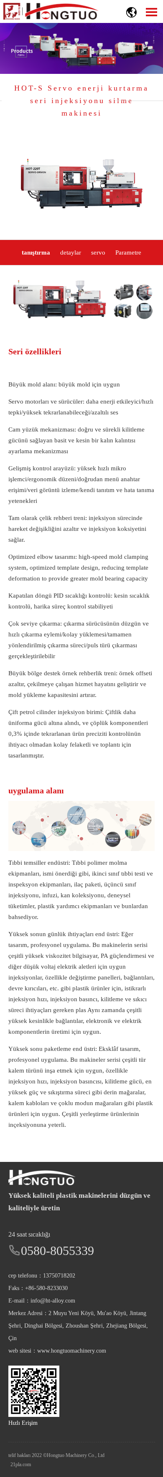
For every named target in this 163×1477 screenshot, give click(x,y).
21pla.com (20, 1464)
